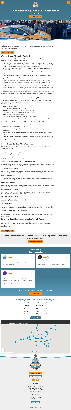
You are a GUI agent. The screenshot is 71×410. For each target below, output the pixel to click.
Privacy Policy (39, 407)
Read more (5, 285)
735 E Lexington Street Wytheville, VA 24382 (35, 398)
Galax (25, 308)
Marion (37, 308)
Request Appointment (35, 241)
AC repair (27, 45)
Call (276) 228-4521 (35, 17)
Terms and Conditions (33, 407)
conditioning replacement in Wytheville (42, 45)
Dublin (37, 311)
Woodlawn (27, 313)
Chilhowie (38, 313)
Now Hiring (35, 402)
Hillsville (26, 311)
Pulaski (37, 302)
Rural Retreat (39, 305)
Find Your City (36, 318)
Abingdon (26, 305)
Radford (26, 302)
